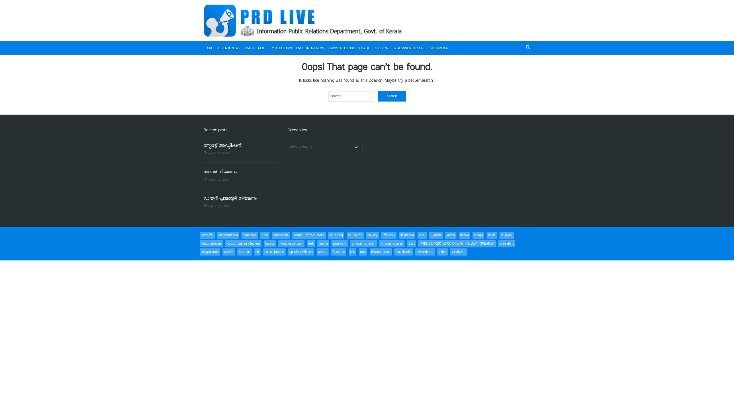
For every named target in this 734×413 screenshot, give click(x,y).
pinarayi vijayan (363, 243)
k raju (478, 235)
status (322, 252)
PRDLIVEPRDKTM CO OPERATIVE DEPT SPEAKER (457, 243)
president (507, 243)
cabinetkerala (228, 235)
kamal (450, 235)
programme (210, 252)
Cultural (382, 48)
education (355, 235)
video (442, 252)
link (311, 243)
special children (301, 252)
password (340, 243)
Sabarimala (439, 48)
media (323, 243)
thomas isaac (381, 252)
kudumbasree (211, 243)
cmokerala (280, 235)
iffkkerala (407, 235)
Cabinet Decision (342, 48)
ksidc (492, 235)
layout (269, 243)
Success (338, 252)
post (411, 243)
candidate (250, 235)
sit (257, 252)
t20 (352, 252)
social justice (274, 252)
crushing (336, 235)
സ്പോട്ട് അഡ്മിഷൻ (222, 146)
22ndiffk (207, 235)
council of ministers (309, 235)
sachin (229, 252)
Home (210, 48)
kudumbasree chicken (243, 243)
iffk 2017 (389, 235)
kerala (464, 235)
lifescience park (291, 243)
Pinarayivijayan (391, 243)
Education (284, 48)
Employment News (310, 48)
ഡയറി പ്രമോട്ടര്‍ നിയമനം (230, 198)
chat (265, 235)
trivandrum (425, 252)
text (363, 252)
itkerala (436, 235)
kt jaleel (507, 235)
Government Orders (409, 48)
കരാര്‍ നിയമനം (220, 172)
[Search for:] (350, 96)
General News (229, 48)
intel (422, 235)
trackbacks (403, 252)
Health (364, 48)
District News (255, 48)
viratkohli (458, 252)
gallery (373, 235)
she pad (244, 252)
